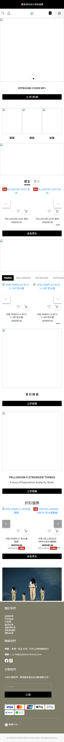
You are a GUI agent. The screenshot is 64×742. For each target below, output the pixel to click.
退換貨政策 (10, 627)
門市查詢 (9, 618)
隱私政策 (9, 632)
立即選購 (32, 403)
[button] (32, 584)
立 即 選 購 (32, 97)
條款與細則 (10, 630)
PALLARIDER (23, 278)
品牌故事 (9, 616)
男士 (37, 181)
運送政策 (9, 624)
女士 (27, 181)
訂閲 (28, 694)
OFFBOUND (41, 278)
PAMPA (8, 278)
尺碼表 (8, 621)
